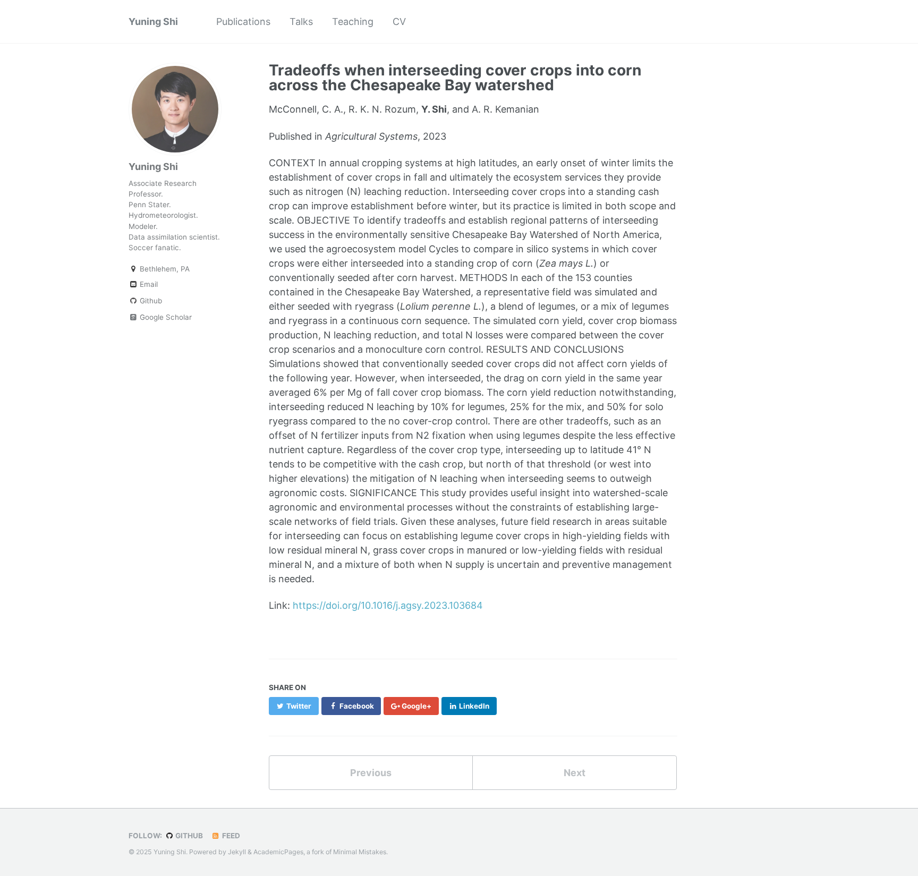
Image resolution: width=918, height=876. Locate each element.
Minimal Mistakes (359, 852)
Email (148, 284)
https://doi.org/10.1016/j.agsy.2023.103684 (388, 605)
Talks (301, 21)
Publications (243, 21)
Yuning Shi (153, 21)
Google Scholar (165, 317)
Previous (371, 772)
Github (150, 300)
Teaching (352, 21)
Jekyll (237, 852)
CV (399, 21)
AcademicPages (278, 852)
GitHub (188, 835)
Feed (230, 835)
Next (574, 772)
